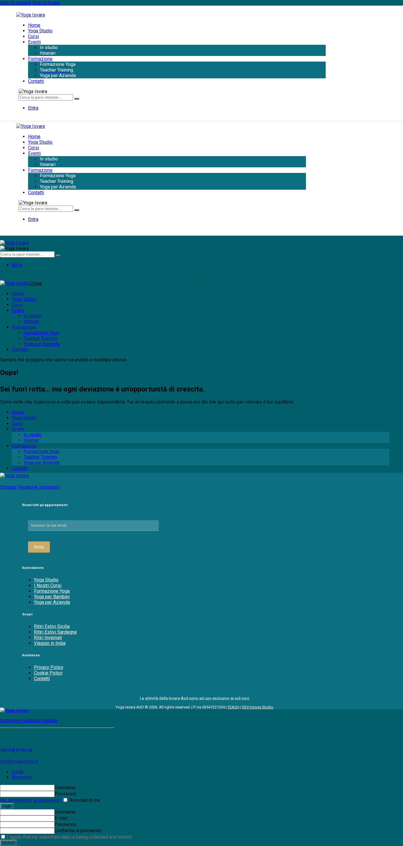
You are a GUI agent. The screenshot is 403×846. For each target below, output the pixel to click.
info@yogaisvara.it (19, 761)
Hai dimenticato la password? (30, 800)
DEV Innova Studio (257, 707)
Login (17, 771)
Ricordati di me (84, 800)
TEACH (233, 707)
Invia (39, 546)
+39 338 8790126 (16, 750)
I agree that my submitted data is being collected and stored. (69, 837)
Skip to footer (46, 3)
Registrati (22, 777)
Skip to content (15, 3)
